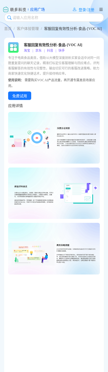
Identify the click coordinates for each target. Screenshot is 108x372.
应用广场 (37, 9)
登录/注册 (83, 9)
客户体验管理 (28, 29)
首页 (8, 29)
